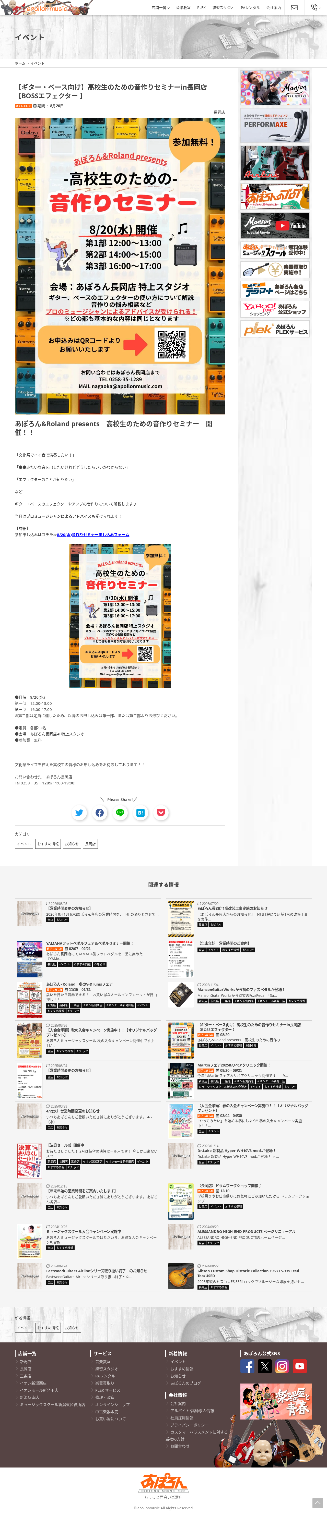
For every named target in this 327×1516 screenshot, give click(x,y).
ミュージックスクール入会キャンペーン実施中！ (85, 1231)
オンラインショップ (112, 1404)
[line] (120, 813)
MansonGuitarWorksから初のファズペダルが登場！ (241, 989)
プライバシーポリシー (189, 1424)
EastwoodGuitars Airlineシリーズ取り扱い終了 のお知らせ (96, 1270)
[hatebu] (140, 813)
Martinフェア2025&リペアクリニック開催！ (234, 1065)
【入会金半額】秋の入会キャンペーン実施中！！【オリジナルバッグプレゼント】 (101, 1032)
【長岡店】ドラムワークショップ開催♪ (229, 1185)
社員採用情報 (181, 1417)
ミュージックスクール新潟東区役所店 (52, 1404)
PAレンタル (250, 7)
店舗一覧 (159, 7)
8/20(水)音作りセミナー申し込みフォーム (93, 534)
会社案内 (273, 7)
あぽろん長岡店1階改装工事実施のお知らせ (232, 908)
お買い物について (110, 1418)
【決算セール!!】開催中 (65, 1145)
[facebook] (100, 813)
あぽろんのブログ (185, 1383)
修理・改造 (104, 1397)
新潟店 (25, 1361)
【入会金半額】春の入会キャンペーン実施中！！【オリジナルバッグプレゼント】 (252, 1108)
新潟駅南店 (29, 1397)
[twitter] (79, 813)
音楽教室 (183, 7)
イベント (24, 843)
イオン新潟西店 (33, 1383)
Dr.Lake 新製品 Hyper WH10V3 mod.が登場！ (236, 1150)
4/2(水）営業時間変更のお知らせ (73, 1111)
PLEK (201, 7)
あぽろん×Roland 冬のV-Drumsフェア (79, 984)
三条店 (25, 1375)
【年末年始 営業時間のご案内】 (224, 943)
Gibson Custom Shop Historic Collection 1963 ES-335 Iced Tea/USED (248, 1273)
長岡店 (219, 112)
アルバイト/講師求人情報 (192, 1410)
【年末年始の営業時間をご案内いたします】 (82, 1190)
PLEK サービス (107, 1390)
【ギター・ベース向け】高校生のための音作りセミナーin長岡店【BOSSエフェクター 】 (249, 1027)
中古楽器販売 (106, 1411)
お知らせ (72, 843)
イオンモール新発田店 (39, 1390)
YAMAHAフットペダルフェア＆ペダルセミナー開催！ (90, 943)
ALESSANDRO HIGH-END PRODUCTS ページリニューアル (246, 1231)
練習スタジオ (224, 7)
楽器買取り (104, 1383)
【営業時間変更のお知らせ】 (69, 908)
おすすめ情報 (48, 843)
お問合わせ (180, 1446)
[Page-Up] (317, 1503)
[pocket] (161, 813)
